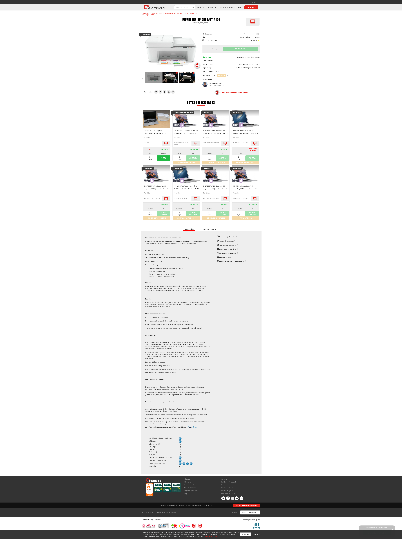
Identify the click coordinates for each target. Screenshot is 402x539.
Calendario (187, 482)
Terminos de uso (227, 485)
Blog (185, 494)
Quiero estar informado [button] (246, 505)
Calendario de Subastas (227, 7)
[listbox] (254, 2)
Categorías (154, 13)
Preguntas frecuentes (191, 491)
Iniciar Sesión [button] (251, 7)
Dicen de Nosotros (190, 488)
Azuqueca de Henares (211, 143)
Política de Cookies (227, 488)
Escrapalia (145, 13)
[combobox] (250, 512)
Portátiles (147, 137)
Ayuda (240, 7)
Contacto (224, 479)
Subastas (187, 479)
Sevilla (147, 143)
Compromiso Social (228, 494)
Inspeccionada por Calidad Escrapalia (234, 92)
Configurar (256, 534)
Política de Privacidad (228, 482)
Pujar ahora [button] (163, 158)
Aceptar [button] (245, 534)
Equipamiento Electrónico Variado (248, 57)
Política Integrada (227, 491)
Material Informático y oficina (187, 13)
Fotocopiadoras (148, 15)
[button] (156, 92)
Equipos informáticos (167, 13)
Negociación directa (190, 485)
